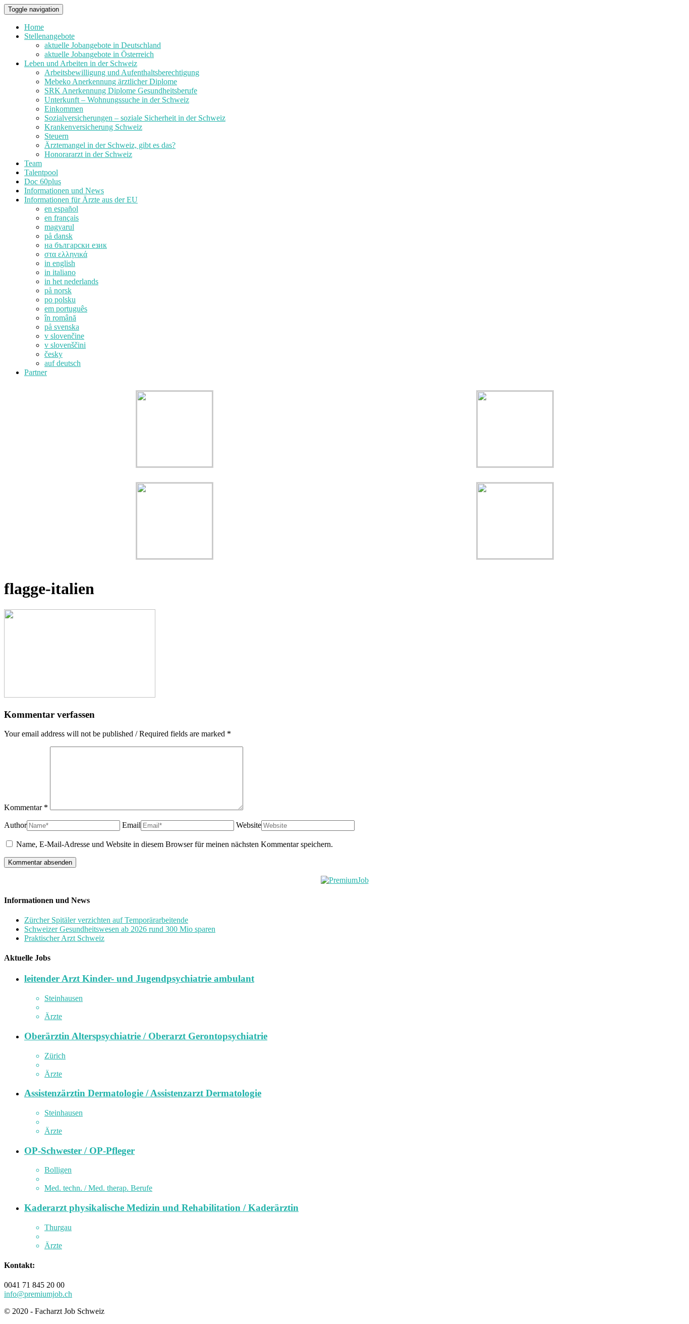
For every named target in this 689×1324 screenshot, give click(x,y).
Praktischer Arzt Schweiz (64, 938)
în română (60, 317)
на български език (75, 245)
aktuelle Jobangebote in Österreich (99, 54)
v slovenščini (65, 345)
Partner (35, 372)
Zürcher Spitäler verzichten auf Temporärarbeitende (106, 920)
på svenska (61, 327)
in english (59, 263)
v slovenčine (64, 336)
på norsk (58, 290)
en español (61, 208)
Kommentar (26, 807)
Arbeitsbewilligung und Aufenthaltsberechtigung (121, 72)
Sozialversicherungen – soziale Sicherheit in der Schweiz (134, 118)
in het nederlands (71, 281)
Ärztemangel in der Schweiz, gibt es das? (110, 145)
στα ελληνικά (65, 254)
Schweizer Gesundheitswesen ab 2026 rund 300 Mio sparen (119, 929)
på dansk (58, 236)
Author (15, 825)
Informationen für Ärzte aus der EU (81, 199)
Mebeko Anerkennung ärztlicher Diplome (110, 81)
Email (131, 825)
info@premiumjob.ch (38, 1294)
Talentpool (41, 172)
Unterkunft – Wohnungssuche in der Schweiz (116, 99)
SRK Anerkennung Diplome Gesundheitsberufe (120, 90)
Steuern (56, 136)
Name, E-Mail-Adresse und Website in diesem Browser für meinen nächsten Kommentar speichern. (174, 844)
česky (53, 354)
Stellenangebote (49, 36)
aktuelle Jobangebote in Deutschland (102, 45)
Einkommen (63, 108)
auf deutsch (62, 363)
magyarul (59, 227)
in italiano (60, 272)
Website (248, 825)
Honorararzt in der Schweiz (88, 154)
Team (33, 163)
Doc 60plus (42, 181)
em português (65, 308)
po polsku (60, 299)
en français (61, 218)
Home (34, 27)
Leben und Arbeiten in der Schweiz (80, 63)
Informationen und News (64, 190)
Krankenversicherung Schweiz (93, 127)
